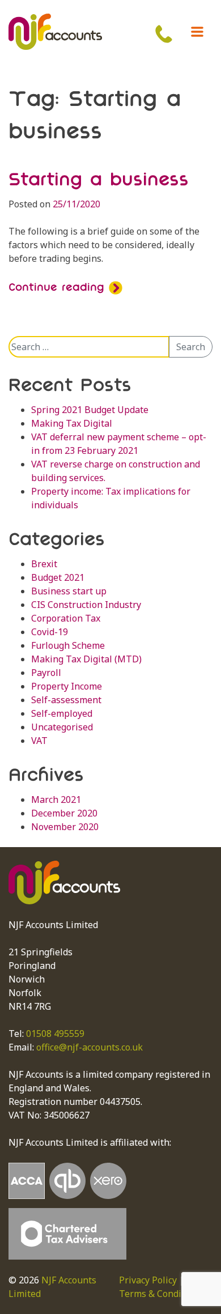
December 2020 (64, 813)
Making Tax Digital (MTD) (86, 659)
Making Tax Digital (71, 423)
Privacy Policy (148, 1280)
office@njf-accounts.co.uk (89, 1047)
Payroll (46, 672)
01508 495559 (55, 1033)
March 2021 (56, 799)
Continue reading (58, 286)
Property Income (66, 686)
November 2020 (65, 826)
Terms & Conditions (161, 1293)
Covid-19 (49, 632)
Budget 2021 (57, 577)
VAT (39, 740)
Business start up (69, 591)
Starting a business (98, 178)
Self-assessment (66, 700)
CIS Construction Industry (86, 604)
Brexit (44, 564)
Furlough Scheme (68, 645)
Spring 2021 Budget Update (89, 409)
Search (190, 347)
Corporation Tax (65, 618)
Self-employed (61, 713)
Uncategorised (62, 727)
